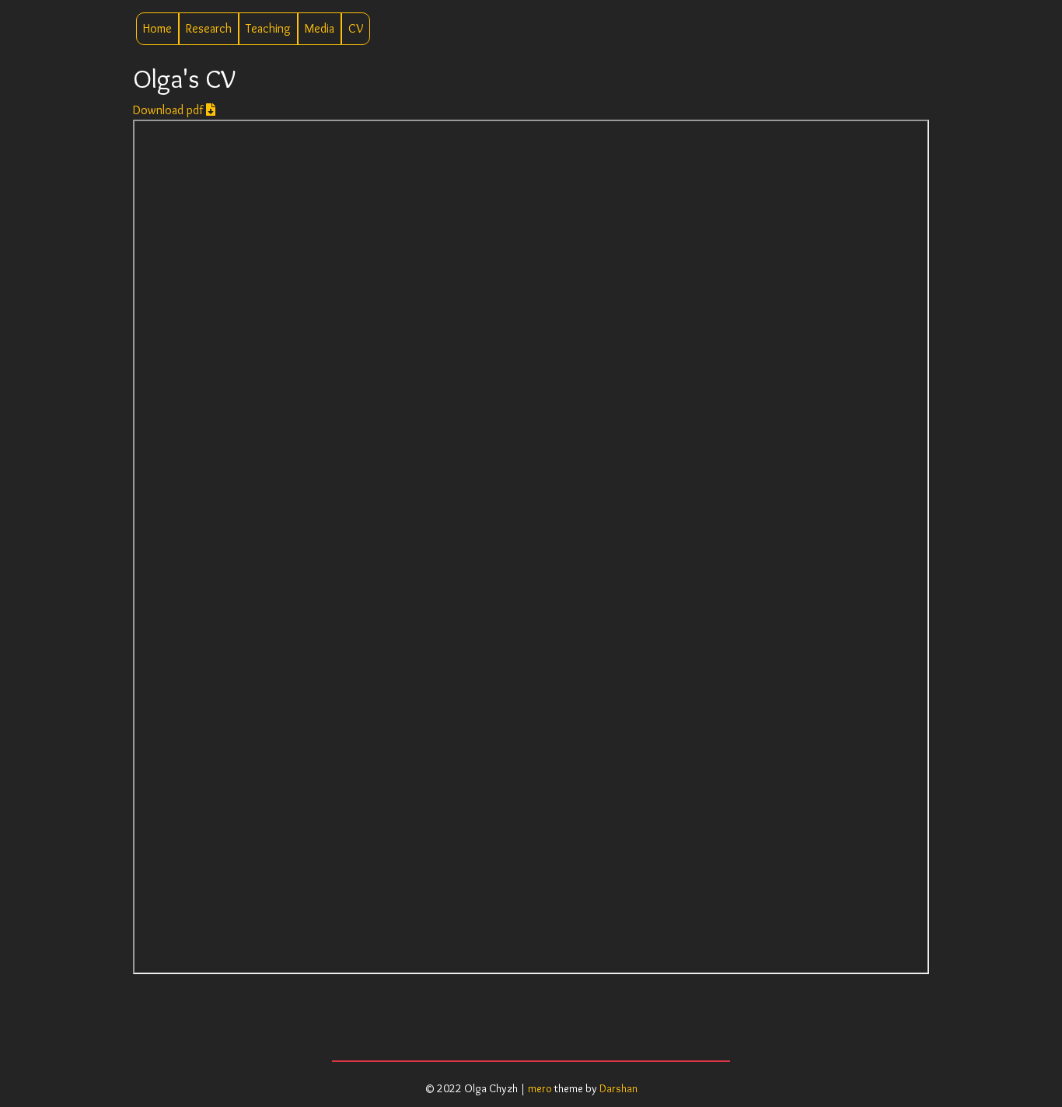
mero (540, 1088)
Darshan (618, 1088)
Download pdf (169, 110)
